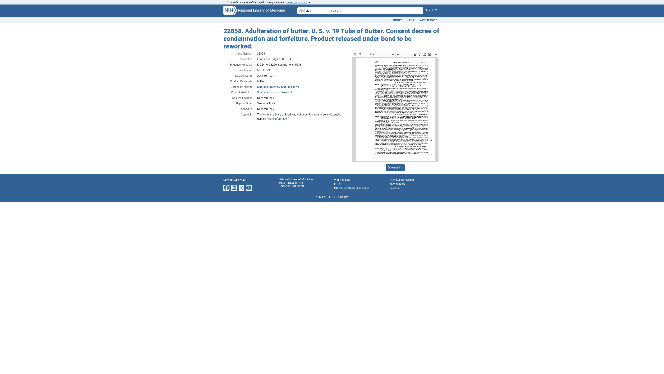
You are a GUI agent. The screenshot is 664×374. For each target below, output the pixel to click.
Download (394, 167)
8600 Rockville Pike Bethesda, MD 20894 (291, 184)
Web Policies (342, 179)
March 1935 (264, 70)
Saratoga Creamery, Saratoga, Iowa (278, 86)
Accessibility (397, 184)
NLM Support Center (401, 179)
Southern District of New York (275, 92)
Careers (394, 188)
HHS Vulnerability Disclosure (351, 188)
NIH (326, 197)
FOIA (337, 184)
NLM (318, 197)
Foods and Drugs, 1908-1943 (275, 59)
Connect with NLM (234, 179)
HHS (333, 197)
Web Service (428, 20)
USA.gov (343, 197)
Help (410, 20)
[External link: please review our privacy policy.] (226, 187)
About (397, 20)
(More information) (278, 118)
